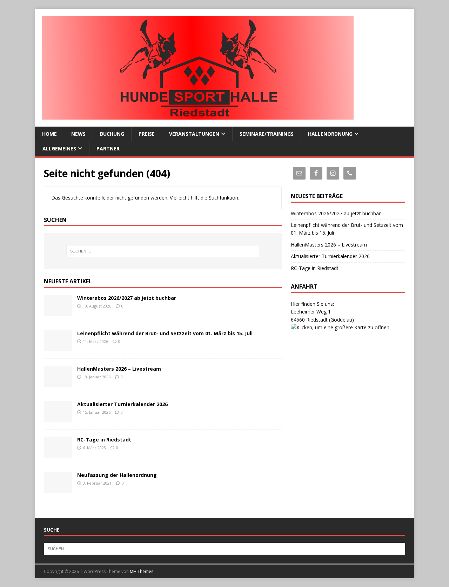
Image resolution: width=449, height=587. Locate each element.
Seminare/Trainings (267, 133)
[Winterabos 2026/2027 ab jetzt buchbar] (58, 312)
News (78, 133)
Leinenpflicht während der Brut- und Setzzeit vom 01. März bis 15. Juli (165, 333)
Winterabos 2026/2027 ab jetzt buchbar (126, 298)
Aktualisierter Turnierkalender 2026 (122, 404)
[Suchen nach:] (163, 251)
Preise (147, 133)
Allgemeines (59, 148)
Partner (108, 148)
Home (49, 133)
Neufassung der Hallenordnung (117, 475)
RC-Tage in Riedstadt (104, 439)
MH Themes (141, 571)
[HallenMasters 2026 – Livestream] (58, 382)
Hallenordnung (330, 133)
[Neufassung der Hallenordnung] (58, 489)
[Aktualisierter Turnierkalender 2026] (58, 418)
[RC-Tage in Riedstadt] (58, 453)
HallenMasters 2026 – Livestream (119, 368)
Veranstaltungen (194, 133)
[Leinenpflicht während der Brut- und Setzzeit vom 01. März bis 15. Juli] (58, 347)
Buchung (112, 133)
